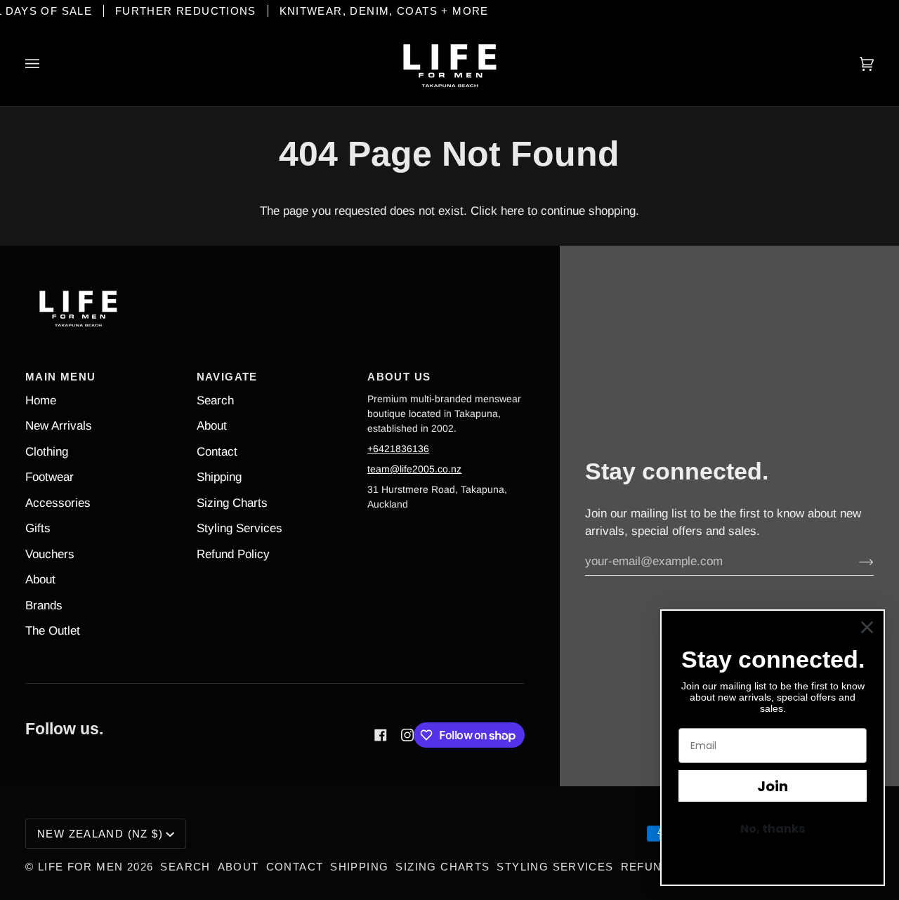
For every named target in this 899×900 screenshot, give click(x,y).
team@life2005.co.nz (414, 469)
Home (40, 400)
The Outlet (52, 630)
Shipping (219, 477)
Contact (217, 451)
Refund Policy (233, 554)
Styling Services (239, 528)
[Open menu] (46, 64)
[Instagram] (407, 735)
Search (215, 400)
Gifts (38, 528)
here (512, 211)
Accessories (58, 503)
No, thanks (772, 829)
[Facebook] (380, 735)
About (40, 579)
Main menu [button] (60, 377)
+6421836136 (398, 448)
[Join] (855, 561)
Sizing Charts (232, 503)
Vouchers (49, 554)
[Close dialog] (867, 627)
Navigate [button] (227, 377)
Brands (44, 605)
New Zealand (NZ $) (100, 834)
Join (772, 786)
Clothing (46, 451)
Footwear (49, 477)
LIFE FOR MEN (81, 867)
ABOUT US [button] (399, 377)
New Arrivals (58, 425)
